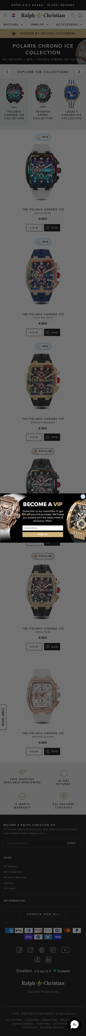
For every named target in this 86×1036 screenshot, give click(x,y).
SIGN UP (43, 535)
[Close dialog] (83, 496)
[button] (74, 1024)
